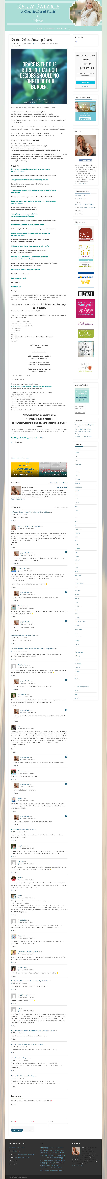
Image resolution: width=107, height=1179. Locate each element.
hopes (43, 1160)
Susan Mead (21, 771)
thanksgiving (78, 663)
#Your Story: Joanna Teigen (19, 1058)
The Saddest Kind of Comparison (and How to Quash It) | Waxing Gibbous (32, 649)
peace (76, 602)
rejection (77, 625)
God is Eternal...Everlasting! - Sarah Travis (23, 635)
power (49, 1165)
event (76, 510)
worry (62, 1170)
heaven (77, 556)
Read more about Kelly (18, 499)
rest (61, 1167)
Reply (14, 520)
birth (76, 468)
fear (76, 525)
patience (61, 1162)
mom (76, 587)
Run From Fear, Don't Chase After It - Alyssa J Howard (27, 1044)
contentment (51, 1150)
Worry (76, 694)
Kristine (20, 798)
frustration (43, 1157)
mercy (76, 579)
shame (76, 644)
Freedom (77, 533)
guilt (76, 552)
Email (32, 1122)
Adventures (78, 448)
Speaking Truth (79, 652)
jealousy (53, 1160)
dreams (77, 502)
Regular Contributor (80, 621)
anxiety (51, 1147)
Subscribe (85, 83)
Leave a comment (62, 508)
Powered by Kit (85, 86)
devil (43, 43)
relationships (78, 629)
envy (76, 506)
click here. (41, 438)
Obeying (77, 598)
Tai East (20, 861)
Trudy (19, 936)
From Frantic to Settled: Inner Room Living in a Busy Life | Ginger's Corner (32, 1030)
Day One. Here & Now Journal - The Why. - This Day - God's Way (29, 981)
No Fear (77, 594)
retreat (76, 633)
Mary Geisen (21, 846)
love (28, 458)
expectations (78, 514)
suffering (77, 656)
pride (58, 1165)
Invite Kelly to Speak (49, 29)
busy (76, 475)
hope (23, 458)
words (76, 690)
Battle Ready (78, 464)
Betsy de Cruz (22, 568)
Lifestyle (77, 571)
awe (76, 460)
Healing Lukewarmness (81, 434)
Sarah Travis (21, 606)
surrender (77, 659)
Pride (76, 613)
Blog (65, 29)
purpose (77, 617)
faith (53, 43)
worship (77, 698)
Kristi (19, 895)
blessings (77, 471)
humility (48, 1160)
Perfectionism (78, 606)
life (42, 1163)
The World (77, 667)
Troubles (77, 679)
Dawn (19, 726)
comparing (44, 1150)
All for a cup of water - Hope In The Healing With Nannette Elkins (30, 512)
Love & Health (78, 575)
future (49, 1158)
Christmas (77, 479)
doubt (46, 43)
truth (76, 682)
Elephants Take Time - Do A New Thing (22, 1076)
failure (50, 43)
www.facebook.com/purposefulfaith (84, 204)
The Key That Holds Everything (83, 429)
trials (76, 675)
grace (56, 43)
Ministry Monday (79, 583)
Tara (19, 1008)
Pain (56, 1163)
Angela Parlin (22, 920)
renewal (57, 1167)
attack (76, 456)
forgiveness (78, 529)
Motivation (77, 590)
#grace (14, 458)
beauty (55, 1147)
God (76, 541)
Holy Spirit (77, 560)
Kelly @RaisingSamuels (25, 995)
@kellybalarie (82, 199)
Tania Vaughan (22, 665)
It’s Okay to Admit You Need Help (83, 436)
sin (75, 648)
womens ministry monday (82, 686)
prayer (76, 610)
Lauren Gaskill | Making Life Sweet (28, 952)
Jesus (76, 567)
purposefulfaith (28, 43)
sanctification (78, 636)
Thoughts (77, 671)
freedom (62, 1155)
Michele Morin (22, 694)
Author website (53, 483)
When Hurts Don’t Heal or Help (83, 431)
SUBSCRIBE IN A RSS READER (82, 195)
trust (54, 1170)
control (77, 491)
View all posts (63, 483)
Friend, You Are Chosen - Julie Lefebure (22, 829)
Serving (77, 640)
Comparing (78, 483)
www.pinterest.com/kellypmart (88, 207)
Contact (59, 29)
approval (77, 452)
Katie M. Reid (22, 967)
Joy (63, 1160)
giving (76, 537)
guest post (77, 548)
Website (51, 1122)
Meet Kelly (39, 29)
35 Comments (16, 45)
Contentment (38, 43)
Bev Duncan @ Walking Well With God (29, 526)
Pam (19, 877)
